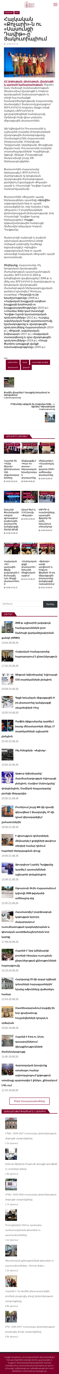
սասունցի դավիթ (40, 362)
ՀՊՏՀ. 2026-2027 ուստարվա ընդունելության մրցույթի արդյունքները (30, 1136)
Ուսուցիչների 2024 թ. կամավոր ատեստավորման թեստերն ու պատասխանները (23, 1230)
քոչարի (26, 367)
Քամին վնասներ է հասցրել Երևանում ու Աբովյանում (27, 393)
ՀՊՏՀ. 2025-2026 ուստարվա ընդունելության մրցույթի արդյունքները (30, 1197)
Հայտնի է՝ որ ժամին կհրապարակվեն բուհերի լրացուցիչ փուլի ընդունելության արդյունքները (29, 1296)
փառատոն (13, 367)
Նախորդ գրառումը (12, 398)
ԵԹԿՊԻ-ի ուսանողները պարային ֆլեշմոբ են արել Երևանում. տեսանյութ (47, 518)
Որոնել (50, 604)
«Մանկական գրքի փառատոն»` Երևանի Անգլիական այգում (29, 568)
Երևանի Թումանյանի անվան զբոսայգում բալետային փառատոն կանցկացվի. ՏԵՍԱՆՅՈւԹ (11, 519)
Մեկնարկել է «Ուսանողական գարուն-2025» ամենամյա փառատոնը (47, 468)
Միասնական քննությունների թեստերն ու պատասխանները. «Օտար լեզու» (29, 1263)
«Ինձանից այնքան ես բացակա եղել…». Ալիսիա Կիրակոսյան (32, 405)
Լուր (17, 12)
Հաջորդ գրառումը (47, 409)
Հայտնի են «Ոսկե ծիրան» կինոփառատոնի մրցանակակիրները (12, 469)
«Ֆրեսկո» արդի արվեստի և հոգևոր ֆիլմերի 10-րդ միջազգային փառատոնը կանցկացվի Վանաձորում (47, 572)
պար (24, 362)
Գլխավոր (9, 12)
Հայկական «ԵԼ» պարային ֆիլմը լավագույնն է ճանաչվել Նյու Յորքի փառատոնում (11, 572)
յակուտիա (13, 362)
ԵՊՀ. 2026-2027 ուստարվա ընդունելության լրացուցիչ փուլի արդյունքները (30, 1329)
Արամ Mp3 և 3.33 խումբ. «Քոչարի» (28, 512)
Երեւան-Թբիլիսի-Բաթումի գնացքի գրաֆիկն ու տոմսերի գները (31, 1166)
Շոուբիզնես (28, 497)
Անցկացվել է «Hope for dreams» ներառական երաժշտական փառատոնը (29, 469)
